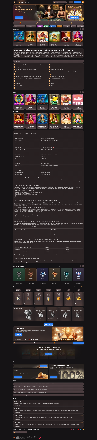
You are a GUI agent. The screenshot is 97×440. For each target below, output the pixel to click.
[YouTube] (78, 429)
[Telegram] (80, 429)
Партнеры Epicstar (36, 429)
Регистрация (77, 2)
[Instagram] (83, 429)
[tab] (22, 23)
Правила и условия (21, 429)
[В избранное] (23, 32)
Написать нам (15, 429)
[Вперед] (83, 29)
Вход (71, 2)
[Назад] (80, 29)
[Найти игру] (14, 26)
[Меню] (83, 2)
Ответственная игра (29, 429)
